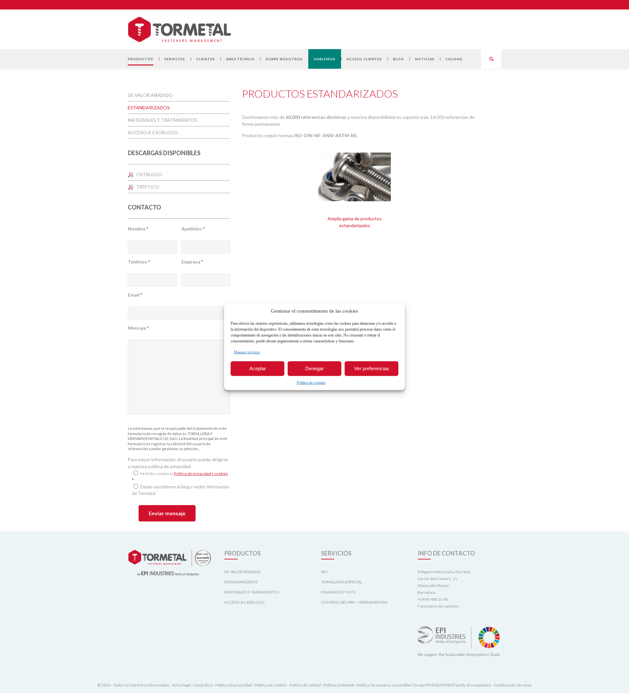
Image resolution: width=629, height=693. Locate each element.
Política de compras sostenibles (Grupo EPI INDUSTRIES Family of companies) (424, 685)
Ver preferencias (371, 368)
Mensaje (138, 328)
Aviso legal (181, 685)
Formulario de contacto (438, 606)
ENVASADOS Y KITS (338, 592)
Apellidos (193, 228)
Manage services (247, 352)
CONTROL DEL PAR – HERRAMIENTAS (354, 602)
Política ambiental (338, 685)
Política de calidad (305, 685)
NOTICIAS (424, 59)
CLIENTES (205, 59)
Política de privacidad (233, 685)
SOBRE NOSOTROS (284, 59)
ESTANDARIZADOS (149, 107)
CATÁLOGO (149, 174)
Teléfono (139, 261)
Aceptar (257, 368)
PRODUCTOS (140, 59)
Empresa (192, 261)
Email (135, 295)
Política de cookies (311, 382)
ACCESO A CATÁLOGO (153, 132)
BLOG (398, 59)
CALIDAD (454, 59)
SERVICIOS (174, 59)
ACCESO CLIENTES (364, 59)
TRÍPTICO (147, 187)
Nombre (138, 228)
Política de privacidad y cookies (201, 473)
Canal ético (203, 685)
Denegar (314, 368)
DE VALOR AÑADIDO (150, 95)
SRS (324, 571)
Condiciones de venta (513, 685)
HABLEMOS (324, 59)
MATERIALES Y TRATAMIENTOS (162, 120)
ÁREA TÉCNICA (240, 59)
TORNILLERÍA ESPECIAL (341, 581)
